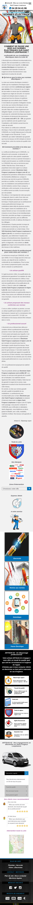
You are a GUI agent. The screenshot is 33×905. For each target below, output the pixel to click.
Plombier (11, 865)
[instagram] (20, 888)
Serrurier (19, 865)
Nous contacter (20, 876)
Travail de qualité (10, 787)
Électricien (18, 867)
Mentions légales (15, 878)
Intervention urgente (11, 773)
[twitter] (15, 888)
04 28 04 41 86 (19, 8)
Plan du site (9, 876)
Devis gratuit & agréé (12, 795)
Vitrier (11, 867)
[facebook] (11, 888)
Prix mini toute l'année (12, 791)
